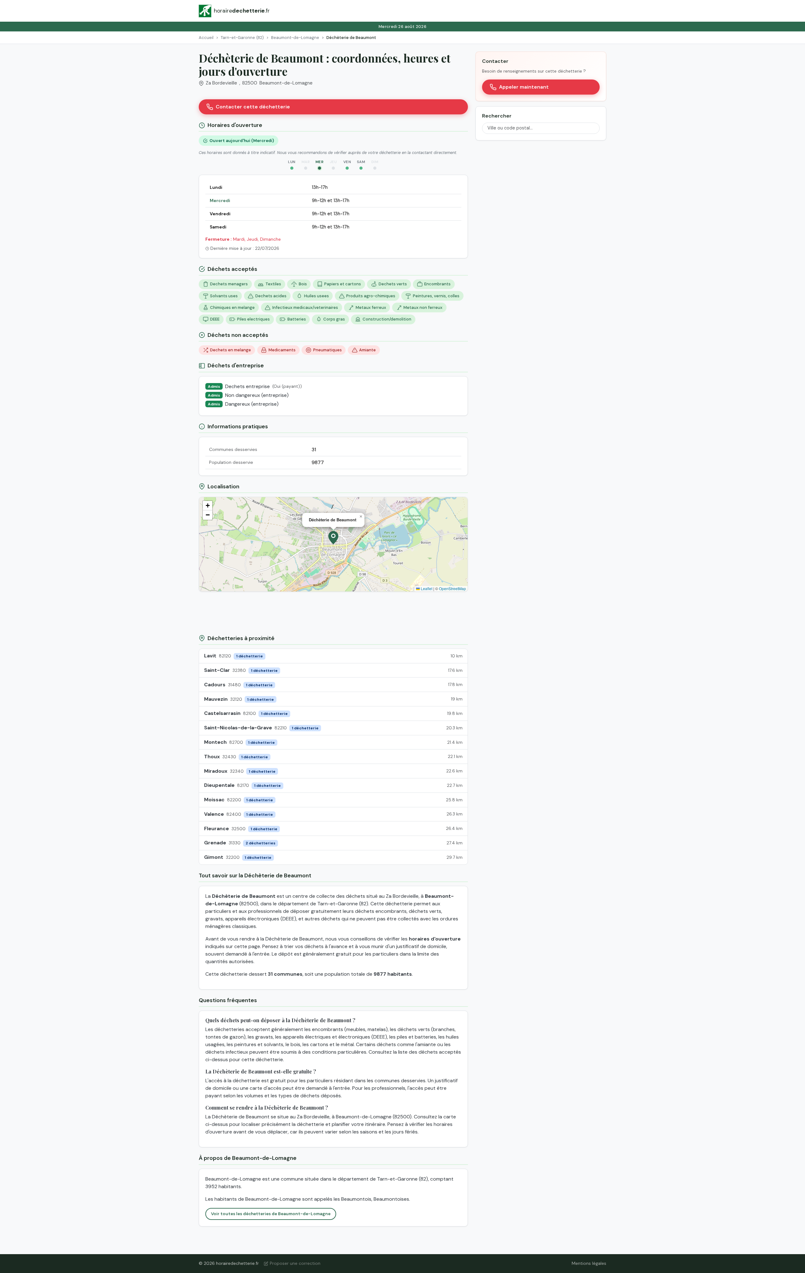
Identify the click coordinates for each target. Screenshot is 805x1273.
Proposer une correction (295, 1263)
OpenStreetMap (452, 588)
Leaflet (426, 588)
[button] (333, 537)
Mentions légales (589, 1263)
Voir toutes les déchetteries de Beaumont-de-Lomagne (270, 1213)
